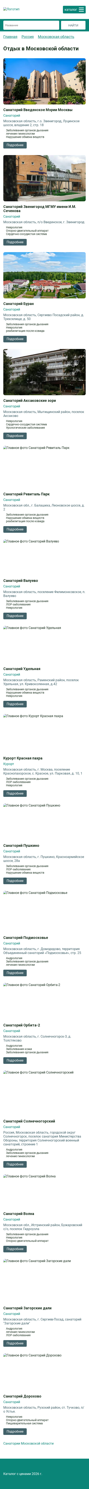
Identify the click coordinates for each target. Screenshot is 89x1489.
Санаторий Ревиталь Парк (26, 494)
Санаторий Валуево (20, 581)
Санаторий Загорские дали (27, 1308)
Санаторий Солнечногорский (29, 1121)
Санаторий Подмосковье (25, 938)
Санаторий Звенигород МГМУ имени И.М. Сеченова (39, 209)
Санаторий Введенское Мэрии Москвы (37, 110)
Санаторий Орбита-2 (21, 1025)
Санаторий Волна (18, 1214)
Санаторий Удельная (21, 669)
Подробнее (15, 145)
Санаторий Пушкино (21, 846)
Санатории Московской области (28, 1443)
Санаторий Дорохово (22, 1396)
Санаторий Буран (18, 304)
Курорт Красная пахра (22, 758)
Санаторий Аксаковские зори (29, 401)
